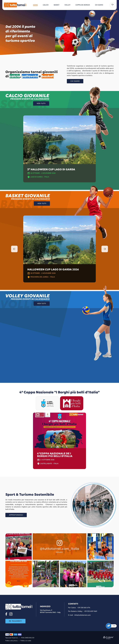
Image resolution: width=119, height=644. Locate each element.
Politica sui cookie (26, 641)
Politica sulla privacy (11, 641)
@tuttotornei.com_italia (59, 548)
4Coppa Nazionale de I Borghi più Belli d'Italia (54, 455)
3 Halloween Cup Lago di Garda (51, 169)
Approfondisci (16, 515)
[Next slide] (104, 249)
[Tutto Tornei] (15, 5)
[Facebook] (6, 614)
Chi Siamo (75, 81)
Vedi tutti (41, 103)
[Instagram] (10, 614)
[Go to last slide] (14, 249)
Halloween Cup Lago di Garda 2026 (53, 269)
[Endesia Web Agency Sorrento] (108, 637)
